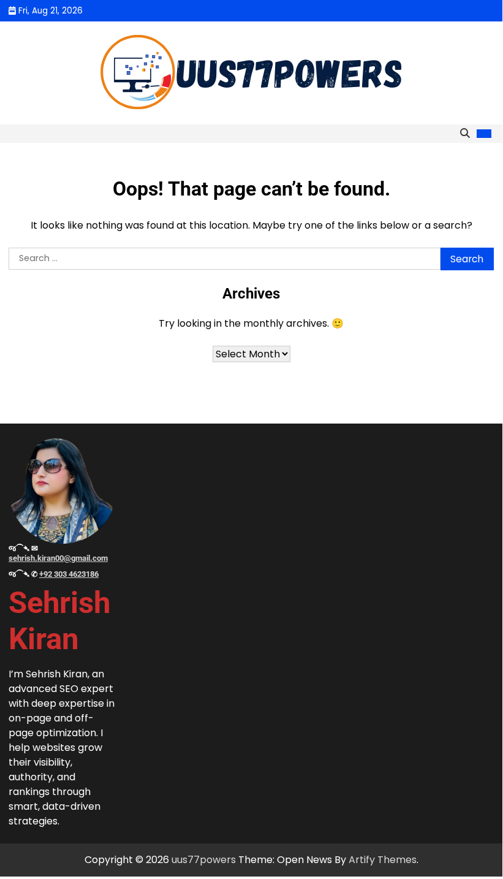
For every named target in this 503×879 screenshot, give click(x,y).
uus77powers (204, 860)
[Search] (465, 133)
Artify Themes (383, 860)
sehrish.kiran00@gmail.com (58, 558)
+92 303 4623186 (69, 574)
